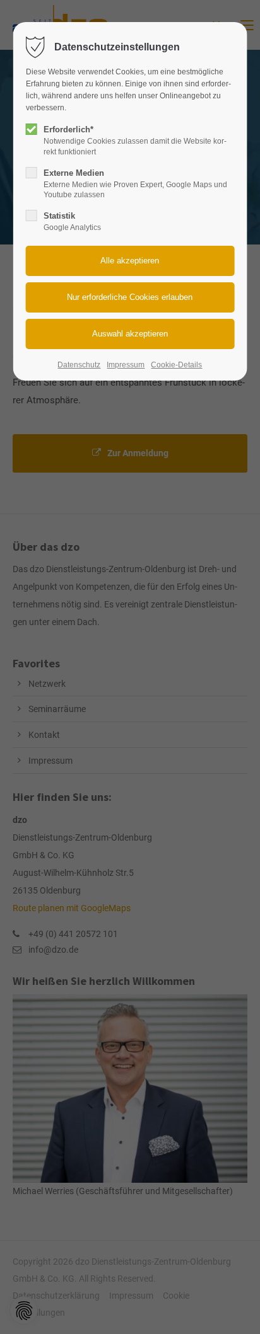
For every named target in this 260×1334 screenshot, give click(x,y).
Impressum (126, 364)
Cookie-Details (176, 364)
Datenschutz (78, 364)
